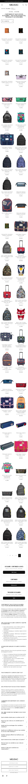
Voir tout (14, 572)
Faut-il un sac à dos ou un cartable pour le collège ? (12, 721)
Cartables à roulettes (9, 633)
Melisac (14, 5)
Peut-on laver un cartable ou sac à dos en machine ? (12, 743)
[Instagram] (2, 775)
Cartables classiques (9, 631)
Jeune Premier (7, 658)
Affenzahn (6, 661)
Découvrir (14, 585)
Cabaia (5, 665)
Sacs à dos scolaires (8, 626)
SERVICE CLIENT (13, 766)
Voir (14, 598)
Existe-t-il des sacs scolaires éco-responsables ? (10, 748)
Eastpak (6, 655)
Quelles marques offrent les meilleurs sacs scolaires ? (12, 735)
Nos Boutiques (13, 770)
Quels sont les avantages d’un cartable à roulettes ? (12, 726)
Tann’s (5, 654)
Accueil (11, 11)
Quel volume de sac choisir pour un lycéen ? (13, 739)
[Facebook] (6, 775)
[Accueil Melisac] (14, 759)
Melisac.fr (21, 611)
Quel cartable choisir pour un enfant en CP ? (13, 717)
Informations (13, 763)
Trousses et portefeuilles (10, 639)
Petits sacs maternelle (9, 636)
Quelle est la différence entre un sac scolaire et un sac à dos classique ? (13, 731)
